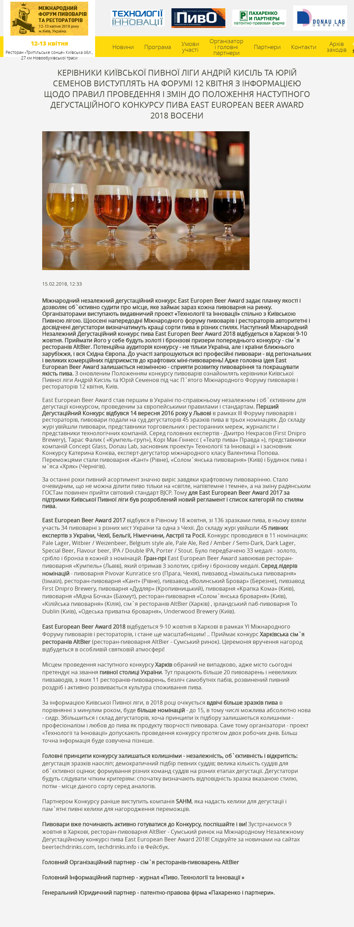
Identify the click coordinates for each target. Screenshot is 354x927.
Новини (123, 47)
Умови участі (190, 47)
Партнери (267, 47)
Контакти (303, 47)
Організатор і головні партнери (226, 47)
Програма (157, 47)
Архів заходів (337, 47)
